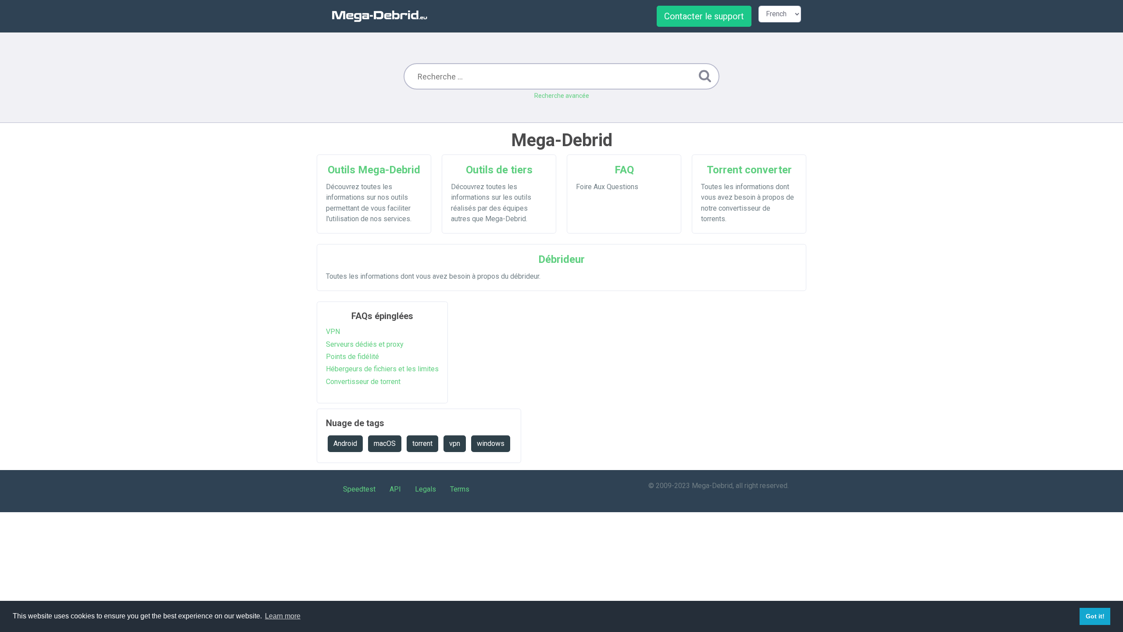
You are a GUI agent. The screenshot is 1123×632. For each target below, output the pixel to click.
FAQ (624, 170)
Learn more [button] (282, 616)
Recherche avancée (561, 95)
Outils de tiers (499, 170)
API (395, 489)
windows (490, 443)
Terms (459, 489)
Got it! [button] (1095, 616)
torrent (422, 443)
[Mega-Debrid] (383, 16)
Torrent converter (749, 170)
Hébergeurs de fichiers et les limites (382, 369)
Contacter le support (704, 16)
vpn (454, 443)
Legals (425, 489)
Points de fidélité (352, 356)
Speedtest (359, 489)
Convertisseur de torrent (363, 381)
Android (345, 443)
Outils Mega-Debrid (374, 170)
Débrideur (561, 259)
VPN (333, 331)
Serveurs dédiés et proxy (365, 344)
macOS (385, 443)
